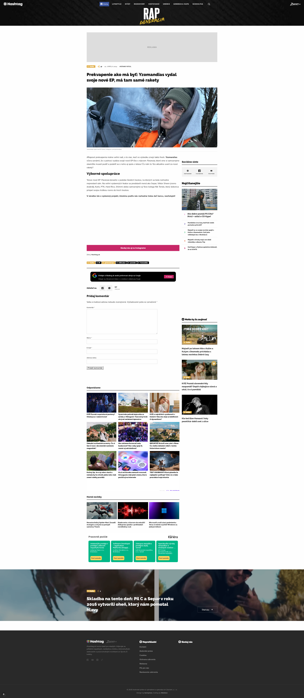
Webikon (164, 693)
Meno (89, 338)
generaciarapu (109, 263)
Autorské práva (146, 651)
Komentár (91, 307)
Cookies (143, 655)
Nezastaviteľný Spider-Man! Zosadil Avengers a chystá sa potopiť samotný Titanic (101, 525)
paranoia (133, 263)
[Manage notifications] (4, 694)
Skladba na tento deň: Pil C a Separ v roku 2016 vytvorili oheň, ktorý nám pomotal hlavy (130, 604)
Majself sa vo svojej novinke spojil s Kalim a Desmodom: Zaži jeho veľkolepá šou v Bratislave (201, 232)
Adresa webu (91, 358)
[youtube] (92, 660)
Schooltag (198, 4)
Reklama (143, 664)
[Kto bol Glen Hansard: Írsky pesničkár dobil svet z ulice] (199, 405)
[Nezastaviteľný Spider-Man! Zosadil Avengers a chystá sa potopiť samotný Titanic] (102, 510)
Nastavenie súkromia (149, 672)
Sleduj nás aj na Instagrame (133, 248)
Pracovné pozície (97, 536)
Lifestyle (116, 4)
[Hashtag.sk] (13, 4)
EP (99, 263)
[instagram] (97, 660)
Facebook (199, 173)
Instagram (188, 173)
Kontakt (143, 647)
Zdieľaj (105, 4)
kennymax (148, 693)
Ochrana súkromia (147, 659)
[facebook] (88, 660)
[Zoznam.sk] (295, 4)
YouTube (211, 173)
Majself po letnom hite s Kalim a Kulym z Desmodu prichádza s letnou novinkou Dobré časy (197, 351)
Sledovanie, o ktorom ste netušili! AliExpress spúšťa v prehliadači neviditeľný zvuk (131, 525)
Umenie (166, 4)
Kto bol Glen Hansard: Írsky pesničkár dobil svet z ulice (195, 420)
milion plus (122, 263)
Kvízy (127, 4)
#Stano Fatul (125, 66)
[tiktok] (102, 660)
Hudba (92, 66)
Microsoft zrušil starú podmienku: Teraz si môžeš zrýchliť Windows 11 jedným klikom (163, 525)
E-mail (89, 348)
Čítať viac (206, 610)
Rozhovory (139, 4)
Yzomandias (144, 263)
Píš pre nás (144, 668)
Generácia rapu (181, 4)
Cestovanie (153, 4)
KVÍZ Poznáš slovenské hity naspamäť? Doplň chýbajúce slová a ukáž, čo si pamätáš (199, 386)
